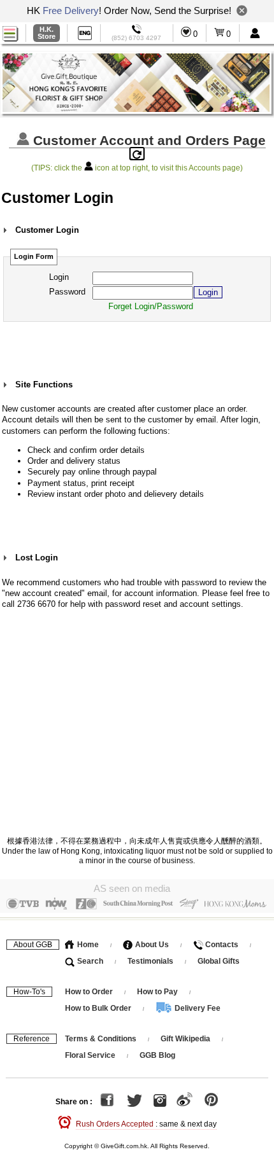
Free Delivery (71, 10)
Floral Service (90, 1055)
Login (59, 277)
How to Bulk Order (99, 1008)
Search (89, 961)
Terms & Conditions (100, 1039)
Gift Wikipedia (185, 1039)
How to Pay (158, 992)
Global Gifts (219, 961)
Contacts (220, 944)
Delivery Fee (196, 1008)
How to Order (89, 992)
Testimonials (150, 961)
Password (67, 291)
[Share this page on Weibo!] (184, 1102)
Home (87, 944)
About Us (151, 944)
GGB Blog (157, 1055)
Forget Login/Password (150, 306)
